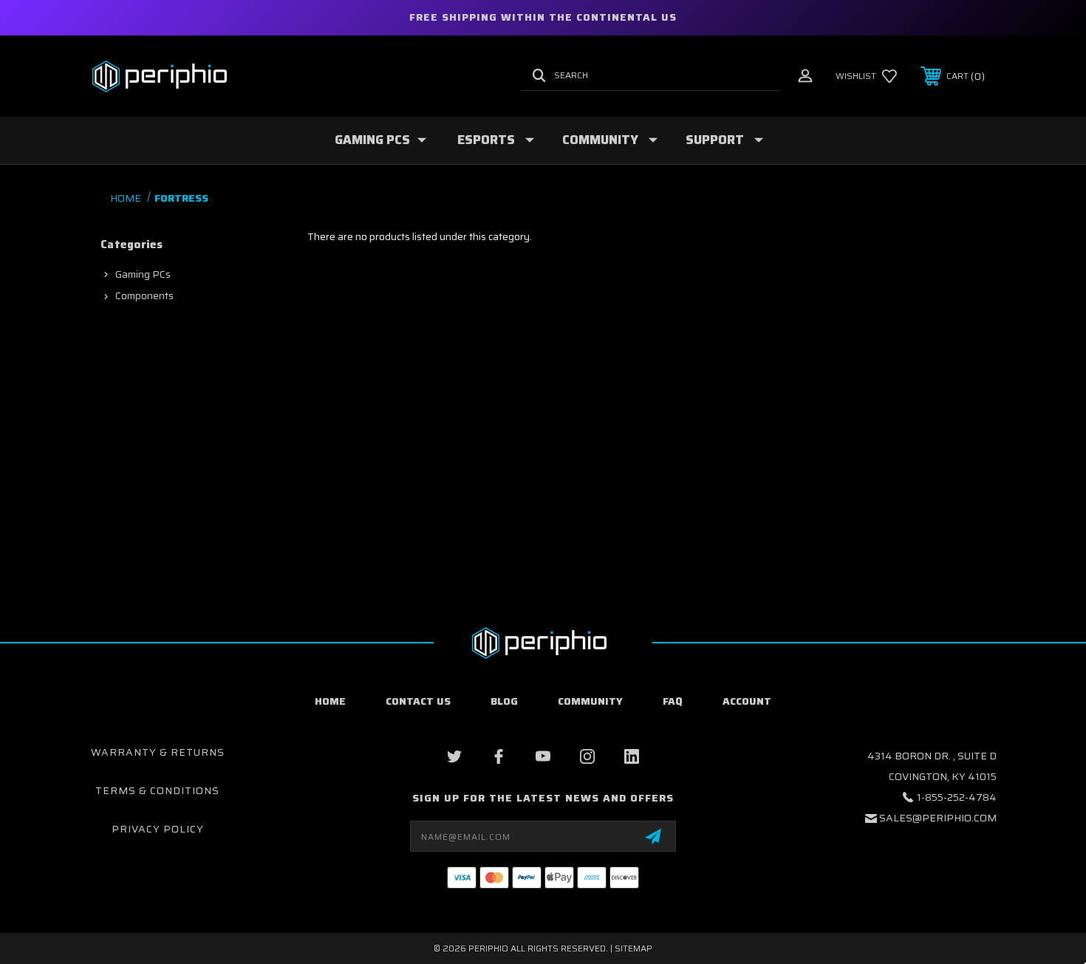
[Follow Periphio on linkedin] (632, 756)
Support (715, 139)
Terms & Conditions (157, 790)
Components (144, 295)
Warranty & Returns (158, 752)
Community (600, 139)
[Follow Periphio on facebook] (499, 756)
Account (747, 701)
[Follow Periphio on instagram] (587, 756)
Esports (486, 139)
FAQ (673, 701)
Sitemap (633, 948)
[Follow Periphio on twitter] (454, 756)
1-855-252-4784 (957, 797)
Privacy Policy (158, 829)
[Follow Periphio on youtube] (543, 756)
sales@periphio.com (938, 818)
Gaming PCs (372, 139)
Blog (504, 701)
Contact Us (418, 701)
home (330, 701)
